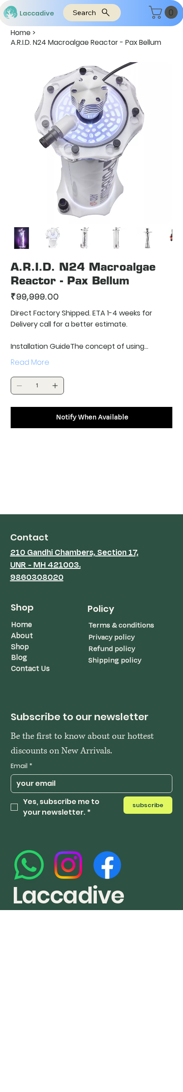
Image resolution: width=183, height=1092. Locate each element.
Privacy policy (111, 637)
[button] (165, 12)
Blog (19, 657)
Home (21, 624)
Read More (30, 362)
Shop (20, 647)
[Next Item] (160, 143)
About (22, 636)
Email (21, 766)
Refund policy (111, 649)
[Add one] (55, 385)
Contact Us (30, 668)
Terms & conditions (121, 625)
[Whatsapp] (29, 865)
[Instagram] (68, 865)
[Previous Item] (23, 143)
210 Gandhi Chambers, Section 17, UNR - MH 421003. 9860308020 (74, 565)
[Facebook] (107, 865)
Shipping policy (114, 660)
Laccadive (37, 13)
